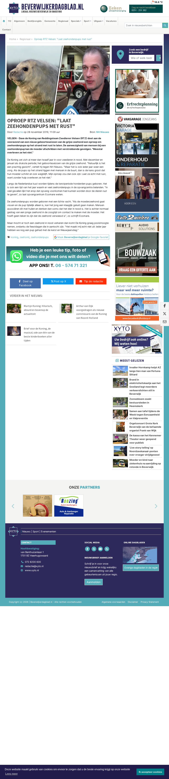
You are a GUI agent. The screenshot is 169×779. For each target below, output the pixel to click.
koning (14, 237)
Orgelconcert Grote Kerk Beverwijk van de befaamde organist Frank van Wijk (145, 427)
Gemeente (49, 21)
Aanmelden (94, 582)
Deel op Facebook (26, 283)
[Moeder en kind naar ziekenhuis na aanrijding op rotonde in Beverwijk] (120, 463)
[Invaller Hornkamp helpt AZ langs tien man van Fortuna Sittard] (120, 371)
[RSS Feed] (107, 548)
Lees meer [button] (11, 773)
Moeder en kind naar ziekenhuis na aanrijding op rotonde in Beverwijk (145, 463)
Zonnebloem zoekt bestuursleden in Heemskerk (140, 402)
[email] (164, 322)
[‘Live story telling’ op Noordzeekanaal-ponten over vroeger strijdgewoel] (120, 451)
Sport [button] (86, 21)
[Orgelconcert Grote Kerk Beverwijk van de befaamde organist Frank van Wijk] (120, 427)
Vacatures (111, 21)
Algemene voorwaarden (113, 602)
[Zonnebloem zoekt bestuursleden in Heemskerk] (120, 402)
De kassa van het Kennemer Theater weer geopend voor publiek (145, 439)
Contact (6, 29)
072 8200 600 (33, 561)
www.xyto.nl (32, 570)
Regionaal (63, 21)
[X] (94, 548)
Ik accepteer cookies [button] (150, 772)
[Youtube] (100, 548)
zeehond (24, 237)
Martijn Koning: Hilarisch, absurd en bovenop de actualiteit (38, 309)
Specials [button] (75, 21)
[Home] (4, 21)
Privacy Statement (150, 602)
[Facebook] (87, 548)
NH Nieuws (102, 132)
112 (9, 21)
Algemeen (19, 21)
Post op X (60, 281)
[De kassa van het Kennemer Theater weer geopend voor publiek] (120, 439)
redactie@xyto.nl (34, 566)
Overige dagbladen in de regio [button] (140, 567)
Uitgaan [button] (98, 21)
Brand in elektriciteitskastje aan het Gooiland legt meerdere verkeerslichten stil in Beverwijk (145, 386)
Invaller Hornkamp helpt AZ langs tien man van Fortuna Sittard (145, 371)
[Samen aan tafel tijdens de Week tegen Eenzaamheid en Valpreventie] (120, 414)
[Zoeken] (165, 25)
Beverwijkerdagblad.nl (52, 7)
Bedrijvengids (35, 21)
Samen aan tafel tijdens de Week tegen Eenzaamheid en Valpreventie (144, 415)
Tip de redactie (93, 281)
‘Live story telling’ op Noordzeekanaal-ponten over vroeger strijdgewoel (144, 451)
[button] (9, 506)
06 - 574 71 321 (71, 265)
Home (12, 39)
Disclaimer (133, 602)
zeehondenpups (40, 237)
